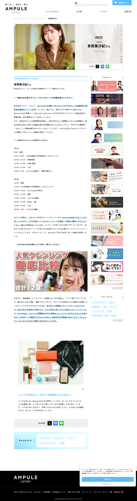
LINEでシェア (107, 66)
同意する (108, 479)
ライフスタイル (52, 11)
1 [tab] (82, 388)
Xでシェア (97, 66)
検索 (76, 4)
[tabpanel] (50, 362)
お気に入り (124, 2)
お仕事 (79, 11)
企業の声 (128, 11)
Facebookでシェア (102, 66)
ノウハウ (103, 11)
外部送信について (107, 484)
